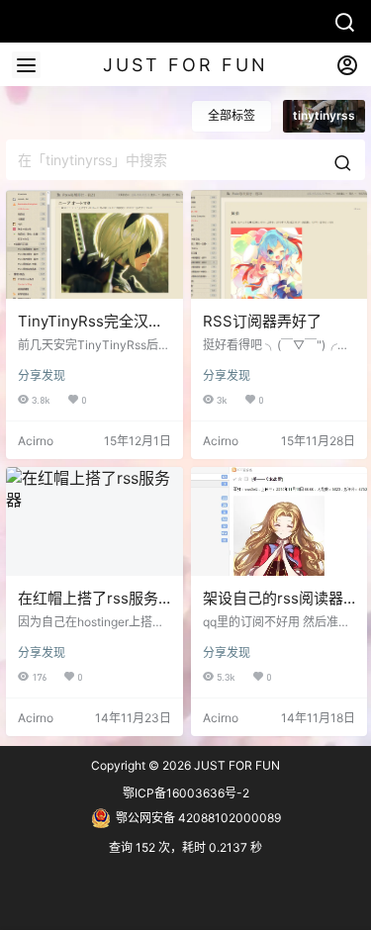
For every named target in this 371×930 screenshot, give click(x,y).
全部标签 (231, 115)
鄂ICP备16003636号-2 (186, 793)
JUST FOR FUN (235, 765)
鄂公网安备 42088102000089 (198, 817)
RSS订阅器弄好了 (262, 321)
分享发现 (41, 375)
